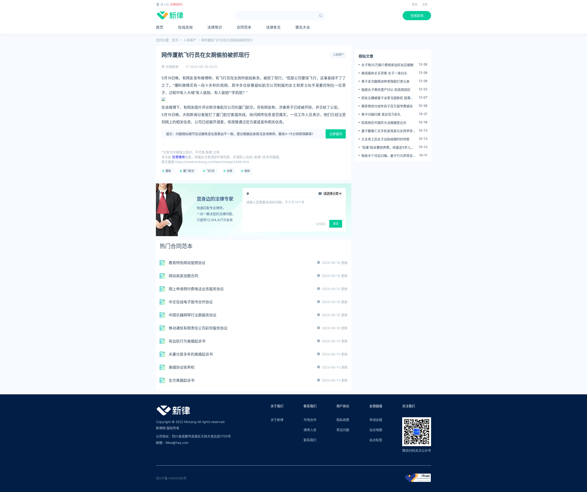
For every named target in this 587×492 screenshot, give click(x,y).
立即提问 (335, 134)
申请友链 (375, 420)
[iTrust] (418, 481)
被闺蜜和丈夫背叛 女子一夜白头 (384, 73)
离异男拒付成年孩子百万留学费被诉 (387, 106)
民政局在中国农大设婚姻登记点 (383, 122)
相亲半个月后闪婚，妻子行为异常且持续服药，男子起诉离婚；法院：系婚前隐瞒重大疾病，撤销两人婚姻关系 (388, 156)
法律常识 (214, 27)
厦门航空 (188, 171)
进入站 (165, 4)
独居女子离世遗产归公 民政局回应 (385, 89)
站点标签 (375, 440)
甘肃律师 (178, 157)
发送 (335, 223)
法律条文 (273, 27)
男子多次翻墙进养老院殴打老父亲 (385, 81)
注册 (424, 4)
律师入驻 (310, 430)
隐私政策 (342, 420)
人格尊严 (189, 40)
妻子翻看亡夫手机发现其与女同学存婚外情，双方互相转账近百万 (388, 131)
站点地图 (375, 430)
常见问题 (342, 430)
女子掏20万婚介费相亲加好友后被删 (387, 65)
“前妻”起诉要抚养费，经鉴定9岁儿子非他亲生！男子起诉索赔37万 (387, 147)
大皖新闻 (172, 67)
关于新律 (277, 420)
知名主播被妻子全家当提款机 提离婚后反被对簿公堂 (387, 98)
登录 (414, 4)
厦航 (168, 171)
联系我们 (310, 440)
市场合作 (310, 420)
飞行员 (210, 171)
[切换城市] (176, 4)
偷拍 (247, 171)
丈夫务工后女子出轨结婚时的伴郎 (385, 139)
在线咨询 (416, 15)
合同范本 (244, 27)
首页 (159, 27)
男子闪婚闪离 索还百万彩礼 (381, 114)
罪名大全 (302, 27)
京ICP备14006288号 (171, 478)
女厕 (229, 171)
